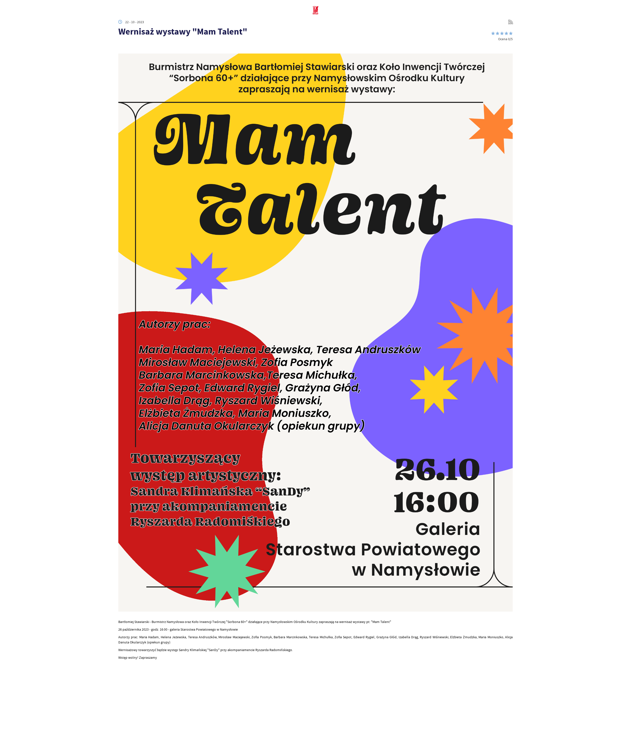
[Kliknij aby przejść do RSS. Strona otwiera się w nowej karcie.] (510, 21)
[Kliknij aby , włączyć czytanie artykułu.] (122, 46)
